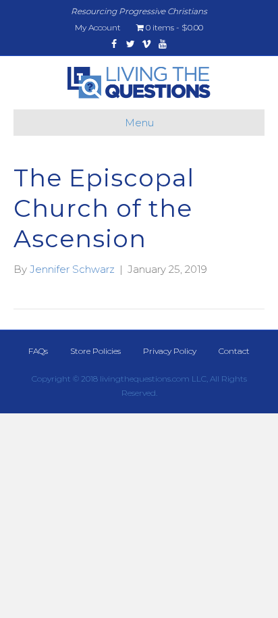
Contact (234, 351)
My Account (98, 27)
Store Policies (95, 351)
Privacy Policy (169, 351)
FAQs (38, 351)
